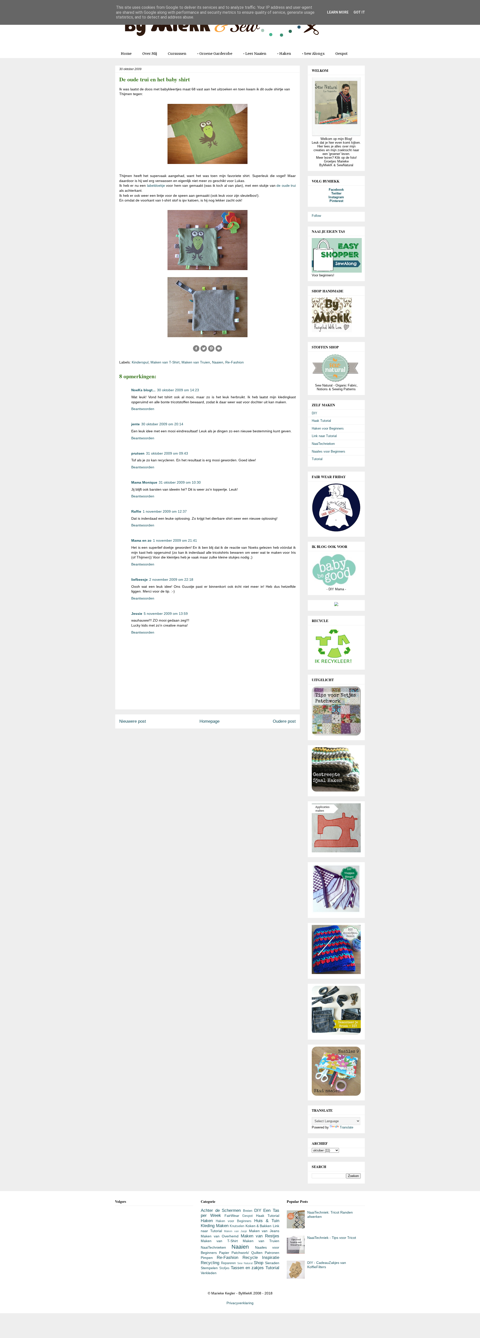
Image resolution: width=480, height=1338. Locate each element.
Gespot (341, 53)
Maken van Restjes (260, 1236)
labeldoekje (156, 185)
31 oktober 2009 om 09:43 (167, 453)
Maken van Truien (196, 362)
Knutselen (237, 1226)
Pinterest (336, 201)
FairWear (231, 1216)
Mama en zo (141, 540)
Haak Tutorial (321, 421)
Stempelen (209, 1268)
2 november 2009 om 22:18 (171, 580)
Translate (346, 1127)
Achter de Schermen (221, 1210)
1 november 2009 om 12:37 (165, 511)
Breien (247, 1211)
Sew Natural (244, 1263)
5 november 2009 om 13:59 (166, 614)
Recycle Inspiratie (260, 1257)
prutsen (137, 453)
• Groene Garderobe (214, 53)
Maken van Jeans (264, 1231)
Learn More (337, 12)
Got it (359, 12)
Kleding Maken (214, 1225)
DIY (314, 413)
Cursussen (177, 53)
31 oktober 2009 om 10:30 (180, 482)
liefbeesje (139, 580)
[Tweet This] (204, 351)
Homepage (210, 721)
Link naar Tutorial (324, 436)
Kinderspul (140, 362)
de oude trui (286, 185)
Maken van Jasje (235, 1231)
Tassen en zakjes (247, 1267)
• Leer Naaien (254, 53)
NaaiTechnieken (323, 444)
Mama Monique (144, 482)
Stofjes (224, 1268)
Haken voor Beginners (328, 428)
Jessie (136, 614)
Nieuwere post (132, 721)
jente (135, 424)
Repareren (228, 1263)
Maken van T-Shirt (165, 362)
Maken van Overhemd (219, 1236)
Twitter (336, 193)
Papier (224, 1253)
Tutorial (317, 459)
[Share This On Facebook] (196, 351)
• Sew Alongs (313, 53)
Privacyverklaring (240, 1303)
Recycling (210, 1262)
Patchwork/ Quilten (247, 1253)
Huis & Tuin (266, 1220)
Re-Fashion (234, 362)
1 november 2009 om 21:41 (175, 540)
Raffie (136, 511)
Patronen (272, 1253)
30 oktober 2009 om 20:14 (162, 424)
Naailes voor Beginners (328, 451)
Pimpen (207, 1258)
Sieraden (272, 1263)
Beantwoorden (142, 409)
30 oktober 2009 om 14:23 (178, 390)
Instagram (336, 197)
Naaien (217, 362)
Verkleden (208, 1273)
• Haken (284, 53)
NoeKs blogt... (143, 390)
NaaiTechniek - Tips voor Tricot (331, 1238)
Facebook (336, 190)
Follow (316, 216)
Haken (207, 1220)
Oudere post (284, 721)
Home (126, 53)
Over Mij (149, 53)
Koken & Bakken (259, 1226)
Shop (258, 1262)
